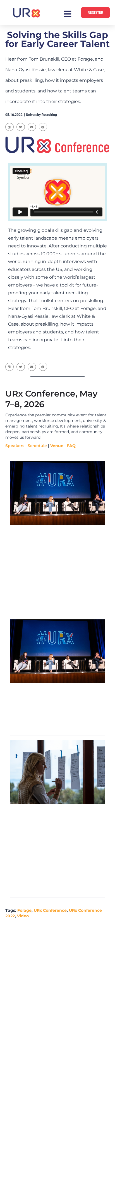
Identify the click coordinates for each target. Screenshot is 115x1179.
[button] (9, 127)
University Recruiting (41, 115)
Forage (24, 910)
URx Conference (50, 910)
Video (23, 915)
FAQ (71, 445)
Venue (56, 445)
